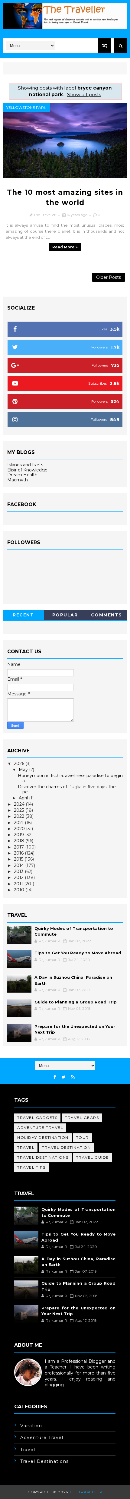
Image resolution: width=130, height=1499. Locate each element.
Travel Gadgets (37, 1117)
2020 (20, 828)
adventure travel (40, 1127)
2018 (19, 840)
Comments (106, 615)
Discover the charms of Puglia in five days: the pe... (67, 789)
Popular (65, 615)
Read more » (65, 247)
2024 (20, 804)
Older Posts (108, 277)
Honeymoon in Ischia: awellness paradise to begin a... (70, 778)
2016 (19, 853)
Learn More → (29, 1391)
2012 (19, 877)
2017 (19, 847)
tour (82, 1137)
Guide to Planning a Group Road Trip (75, 1002)
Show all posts (84, 94)
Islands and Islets (25, 465)
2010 (19, 890)
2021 (19, 822)
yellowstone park (26, 107)
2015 (19, 859)
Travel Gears (82, 1117)
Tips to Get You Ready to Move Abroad (77, 952)
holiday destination (43, 1137)
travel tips (31, 1167)
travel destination (66, 1147)
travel (25, 1147)
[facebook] (54, 1077)
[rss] (73, 1077)
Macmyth (17, 480)
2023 (19, 810)
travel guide (92, 1157)
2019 (19, 834)
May (24, 769)
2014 (19, 865)
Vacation (31, 1425)
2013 (19, 871)
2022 (19, 816)
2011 (19, 883)
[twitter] (63, 1077)
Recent (23, 615)
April (24, 798)
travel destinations (43, 1157)
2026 (19, 763)
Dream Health (22, 474)
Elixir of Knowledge (27, 470)
